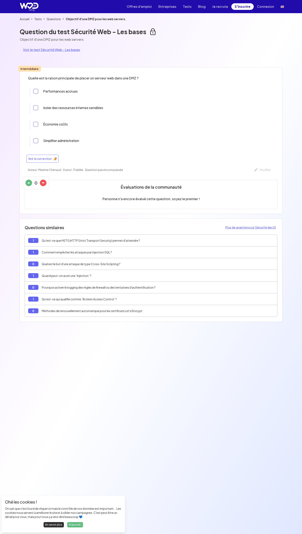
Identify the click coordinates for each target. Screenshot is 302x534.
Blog (202, 6)
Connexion (265, 6)
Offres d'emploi (139, 6)
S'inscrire (242, 6)
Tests (187, 6)
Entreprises (167, 6)
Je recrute (220, 6)
